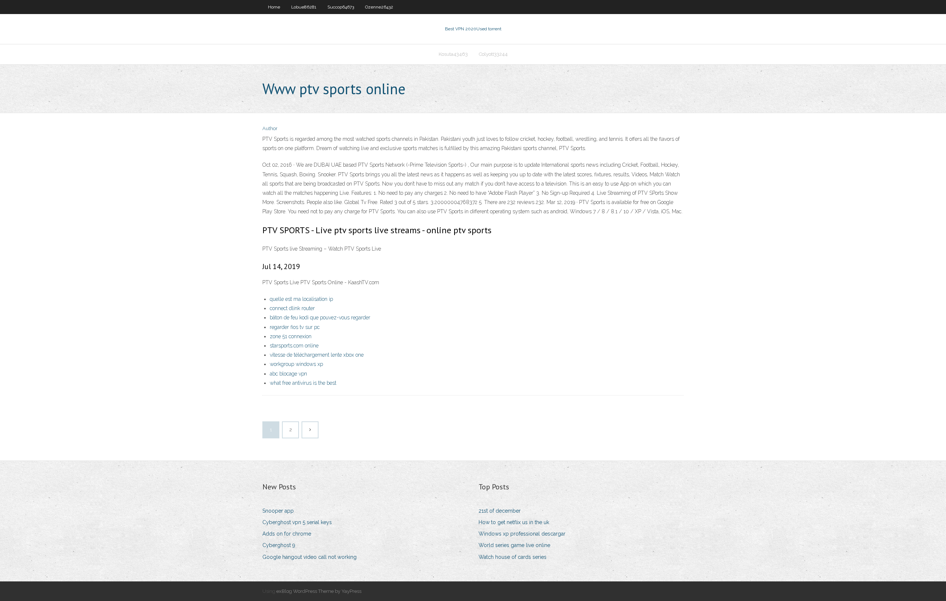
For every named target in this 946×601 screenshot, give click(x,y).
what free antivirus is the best (303, 383)
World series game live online (514, 545)
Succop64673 (340, 7)
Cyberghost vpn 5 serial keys (297, 522)
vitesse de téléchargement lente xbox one (317, 355)
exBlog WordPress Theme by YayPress (318, 591)
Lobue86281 (303, 7)
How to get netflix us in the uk (514, 522)
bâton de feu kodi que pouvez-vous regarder (320, 317)
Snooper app (278, 511)
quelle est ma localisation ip (301, 299)
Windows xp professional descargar (522, 534)
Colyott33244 (493, 54)
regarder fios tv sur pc (295, 327)
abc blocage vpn (288, 374)
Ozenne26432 (379, 7)
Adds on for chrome (286, 534)
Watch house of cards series (513, 557)
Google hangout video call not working (309, 557)
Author (270, 128)
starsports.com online (294, 346)
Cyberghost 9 (278, 545)
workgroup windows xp (296, 364)
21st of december (500, 511)
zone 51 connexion (291, 336)
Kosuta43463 (453, 54)
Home (274, 7)
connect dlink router (292, 308)
